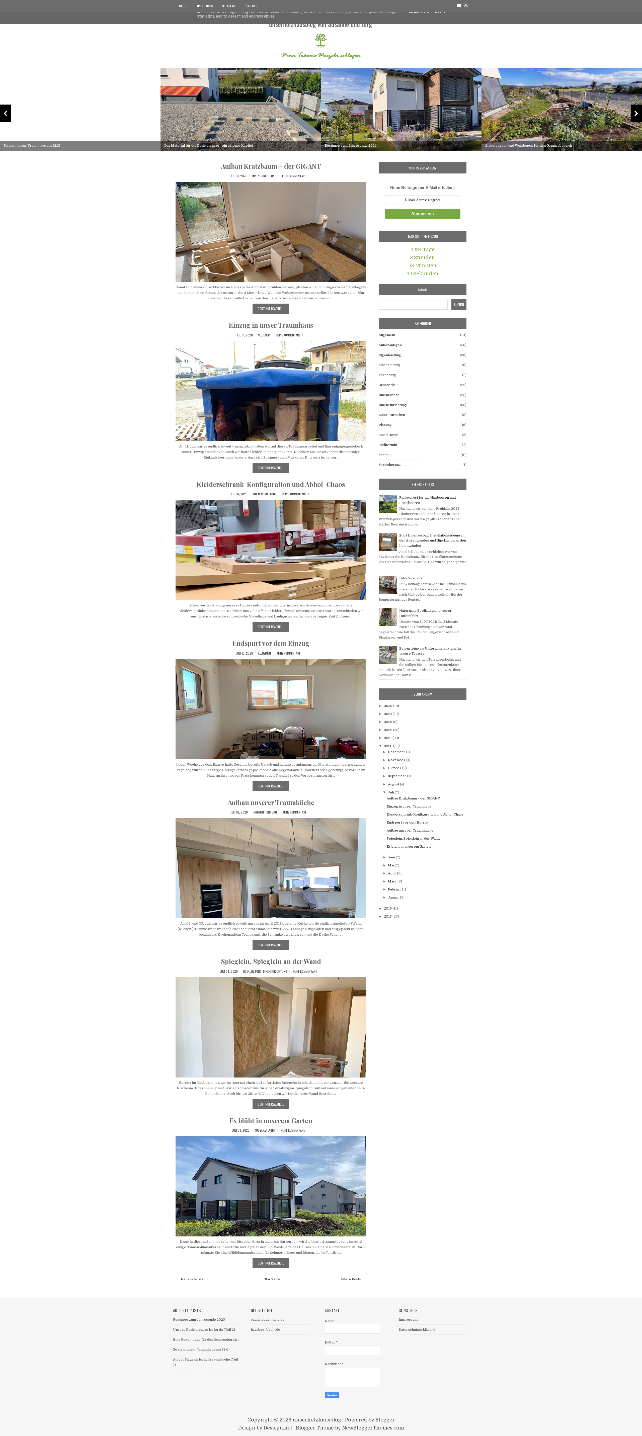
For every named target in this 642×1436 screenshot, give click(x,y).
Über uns (251, 6)
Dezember (397, 752)
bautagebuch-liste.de (267, 1319)
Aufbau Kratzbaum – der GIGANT (271, 166)
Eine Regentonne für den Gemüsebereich (206, 1339)
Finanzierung (389, 365)
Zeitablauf (229, 6)
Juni (392, 857)
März (392, 881)
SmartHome (388, 435)
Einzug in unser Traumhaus (271, 325)
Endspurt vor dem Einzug (270, 643)
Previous (5, 113)
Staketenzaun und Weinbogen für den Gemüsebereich (528, 145)
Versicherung (390, 465)
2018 (388, 916)
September (397, 776)
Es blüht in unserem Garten (270, 1120)
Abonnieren (422, 214)
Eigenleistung (252, 971)
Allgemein (264, 335)
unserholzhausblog (317, 1420)
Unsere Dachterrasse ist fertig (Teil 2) (204, 1329)
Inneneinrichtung (264, 176)
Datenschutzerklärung (417, 1329)
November (397, 760)
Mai (391, 865)
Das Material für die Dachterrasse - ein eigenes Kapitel (208, 145)
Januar (394, 897)
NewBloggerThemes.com (373, 1428)
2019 (388, 908)
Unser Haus (205, 6)
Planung (385, 425)
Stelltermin (388, 445)
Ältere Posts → (353, 1279)
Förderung (387, 375)
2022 (388, 730)
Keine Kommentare (294, 176)
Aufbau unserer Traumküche (271, 802)
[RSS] (466, 5)
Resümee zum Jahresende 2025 (199, 1319)
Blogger (385, 1420)
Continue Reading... (271, 308)
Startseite (272, 1279)
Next (636, 113)
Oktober (395, 768)
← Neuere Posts (190, 1279)
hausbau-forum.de (265, 1329)
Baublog (182, 6)
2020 (388, 746)
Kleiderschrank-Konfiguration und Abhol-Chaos (271, 484)
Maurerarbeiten (392, 415)
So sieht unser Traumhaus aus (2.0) (32, 145)
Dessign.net (278, 1428)
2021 (388, 738)
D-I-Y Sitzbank (410, 578)
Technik (385, 455)
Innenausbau (389, 395)
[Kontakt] (459, 5)
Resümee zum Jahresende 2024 (350, 145)
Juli (391, 792)
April (392, 873)
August (394, 784)
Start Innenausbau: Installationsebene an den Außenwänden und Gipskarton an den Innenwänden (432, 540)
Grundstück (388, 385)
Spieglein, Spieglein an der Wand (271, 961)
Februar (395, 889)
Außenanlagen (265, 1130)
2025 (388, 706)
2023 (388, 722)
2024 (388, 714)
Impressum (408, 1319)
